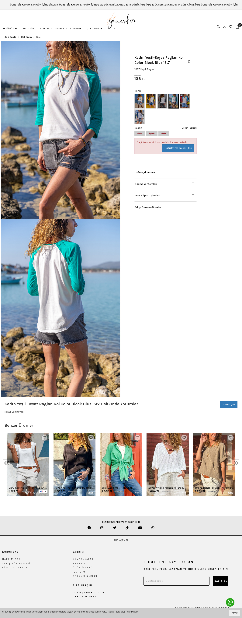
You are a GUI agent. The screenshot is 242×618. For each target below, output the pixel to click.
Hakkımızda (11, 559)
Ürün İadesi (82, 567)
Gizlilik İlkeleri (15, 567)
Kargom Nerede (85, 576)
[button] (165, 171)
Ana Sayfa (10, 37)
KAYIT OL (220, 581)
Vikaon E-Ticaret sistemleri (197, 607)
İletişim (79, 571)
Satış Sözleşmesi (16, 563)
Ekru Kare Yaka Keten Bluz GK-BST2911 (27, 488)
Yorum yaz (229, 404)
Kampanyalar (83, 559)
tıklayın (134, 611)
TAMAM (234, 613)
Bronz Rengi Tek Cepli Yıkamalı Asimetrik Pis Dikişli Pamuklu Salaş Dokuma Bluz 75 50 (214, 488)
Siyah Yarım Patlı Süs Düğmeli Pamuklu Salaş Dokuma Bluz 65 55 (73, 488)
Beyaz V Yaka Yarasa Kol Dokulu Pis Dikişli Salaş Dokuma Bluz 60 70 (167, 488)
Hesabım (79, 563)
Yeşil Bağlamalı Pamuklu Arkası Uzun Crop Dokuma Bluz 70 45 (118, 488)
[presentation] (6, 463)
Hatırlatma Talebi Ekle (178, 148)
